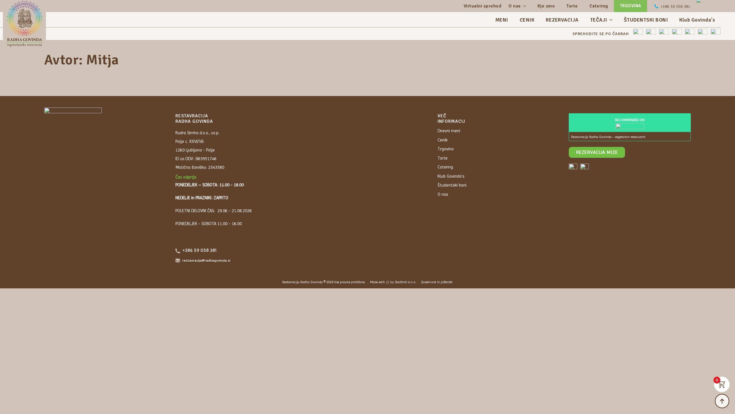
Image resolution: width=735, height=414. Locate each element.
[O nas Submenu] (524, 6)
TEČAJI (598, 20)
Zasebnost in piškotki (436, 282)
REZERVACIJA (562, 20)
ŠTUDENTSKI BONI (646, 20)
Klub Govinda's (697, 20)
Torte (572, 6)
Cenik (443, 140)
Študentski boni (452, 185)
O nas (514, 6)
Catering (598, 6)
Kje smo (546, 6)
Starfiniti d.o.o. (405, 282)
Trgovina (446, 149)
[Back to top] (722, 401)
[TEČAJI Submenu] (612, 20)
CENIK (527, 20)
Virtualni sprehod (483, 6)
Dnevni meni (449, 130)
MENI (501, 20)
